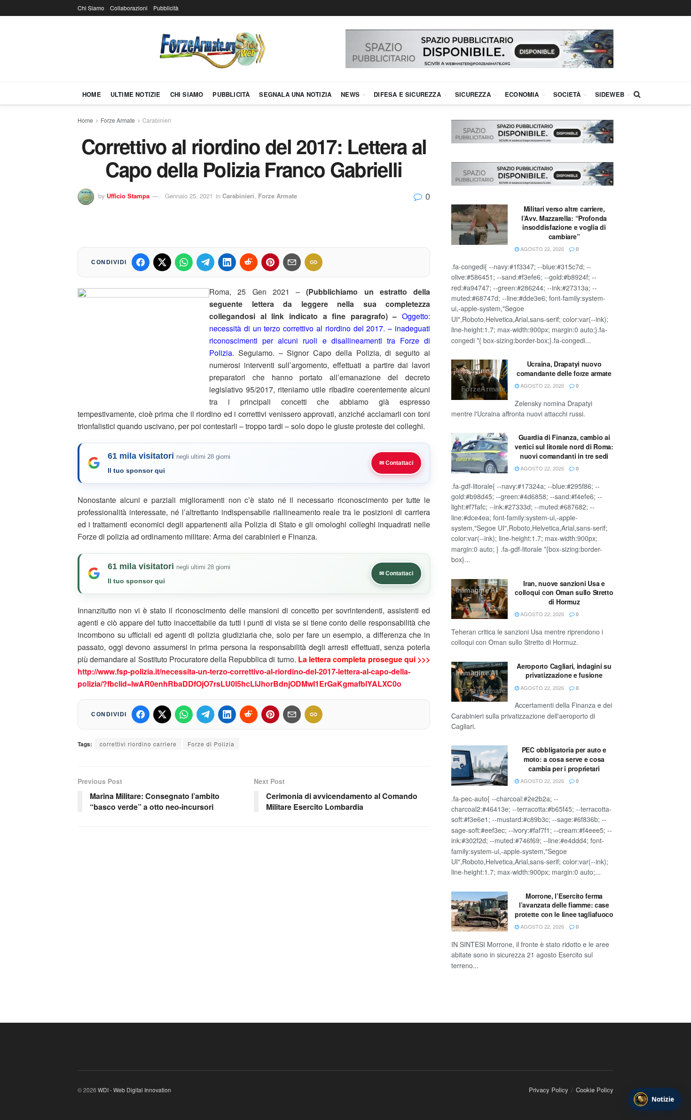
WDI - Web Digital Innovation (134, 1090)
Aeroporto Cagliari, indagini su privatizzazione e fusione (564, 670)
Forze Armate (118, 120)
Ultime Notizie (135, 94)
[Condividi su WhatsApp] (184, 262)
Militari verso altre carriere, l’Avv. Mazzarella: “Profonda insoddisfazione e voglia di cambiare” (564, 222)
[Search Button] (637, 94)
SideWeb (609, 94)
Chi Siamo (91, 8)
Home (91, 94)
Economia (522, 94)
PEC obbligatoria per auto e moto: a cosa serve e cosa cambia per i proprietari (564, 759)
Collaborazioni (129, 8)
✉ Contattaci (396, 463)
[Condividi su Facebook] (140, 262)
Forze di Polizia (211, 744)
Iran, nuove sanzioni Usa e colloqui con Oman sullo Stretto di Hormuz (564, 592)
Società (567, 94)
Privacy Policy (548, 1089)
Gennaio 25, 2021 (189, 195)
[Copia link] (313, 262)
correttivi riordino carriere (138, 744)
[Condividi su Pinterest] (270, 262)
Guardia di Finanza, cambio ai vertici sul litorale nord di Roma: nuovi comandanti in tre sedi (564, 446)
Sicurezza (473, 94)
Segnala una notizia (295, 94)
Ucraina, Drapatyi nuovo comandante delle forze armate (564, 368)
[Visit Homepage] (211, 48)
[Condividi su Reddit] (249, 262)
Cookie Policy (594, 1089)
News (350, 94)
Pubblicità (166, 8)
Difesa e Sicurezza (407, 94)
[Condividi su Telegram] (205, 262)
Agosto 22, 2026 (541, 248)
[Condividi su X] (162, 262)
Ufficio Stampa (128, 195)
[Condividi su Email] (292, 262)
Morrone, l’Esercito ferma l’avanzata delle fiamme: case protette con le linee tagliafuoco (564, 905)
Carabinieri (156, 120)
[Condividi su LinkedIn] (227, 262)
